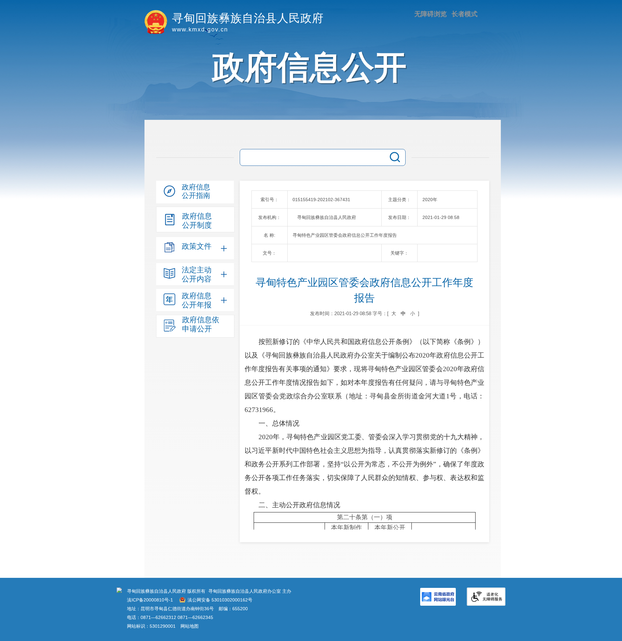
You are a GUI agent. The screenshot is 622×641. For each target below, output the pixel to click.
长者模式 (465, 13)
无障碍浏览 (430, 13)
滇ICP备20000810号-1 (150, 599)
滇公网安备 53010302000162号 (220, 599)
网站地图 (189, 626)
